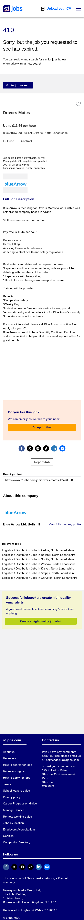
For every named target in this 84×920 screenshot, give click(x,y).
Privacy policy (12, 797)
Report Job (42, 462)
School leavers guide (16, 790)
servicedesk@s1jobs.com (62, 759)
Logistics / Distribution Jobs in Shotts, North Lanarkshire (38, 559)
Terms (7, 784)
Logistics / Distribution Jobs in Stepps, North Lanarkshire (38, 573)
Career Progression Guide (20, 803)
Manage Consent (14, 810)
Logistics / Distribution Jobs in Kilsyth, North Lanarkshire (38, 568)
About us (8, 751)
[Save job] (78, 104)
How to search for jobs (17, 764)
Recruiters (9, 758)
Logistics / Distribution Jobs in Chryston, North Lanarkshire (39, 577)
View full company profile (65, 524)
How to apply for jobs (16, 777)
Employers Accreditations (19, 829)
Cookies (8, 835)
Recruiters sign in (14, 771)
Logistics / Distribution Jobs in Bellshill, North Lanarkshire (38, 554)
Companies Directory (16, 842)
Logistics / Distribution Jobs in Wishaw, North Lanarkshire (39, 564)
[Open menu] (78, 8)
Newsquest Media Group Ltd (21, 890)
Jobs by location (13, 823)
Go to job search (18, 85)
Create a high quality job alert (40, 621)
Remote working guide (17, 816)
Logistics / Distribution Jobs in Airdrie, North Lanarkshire (38, 550)
